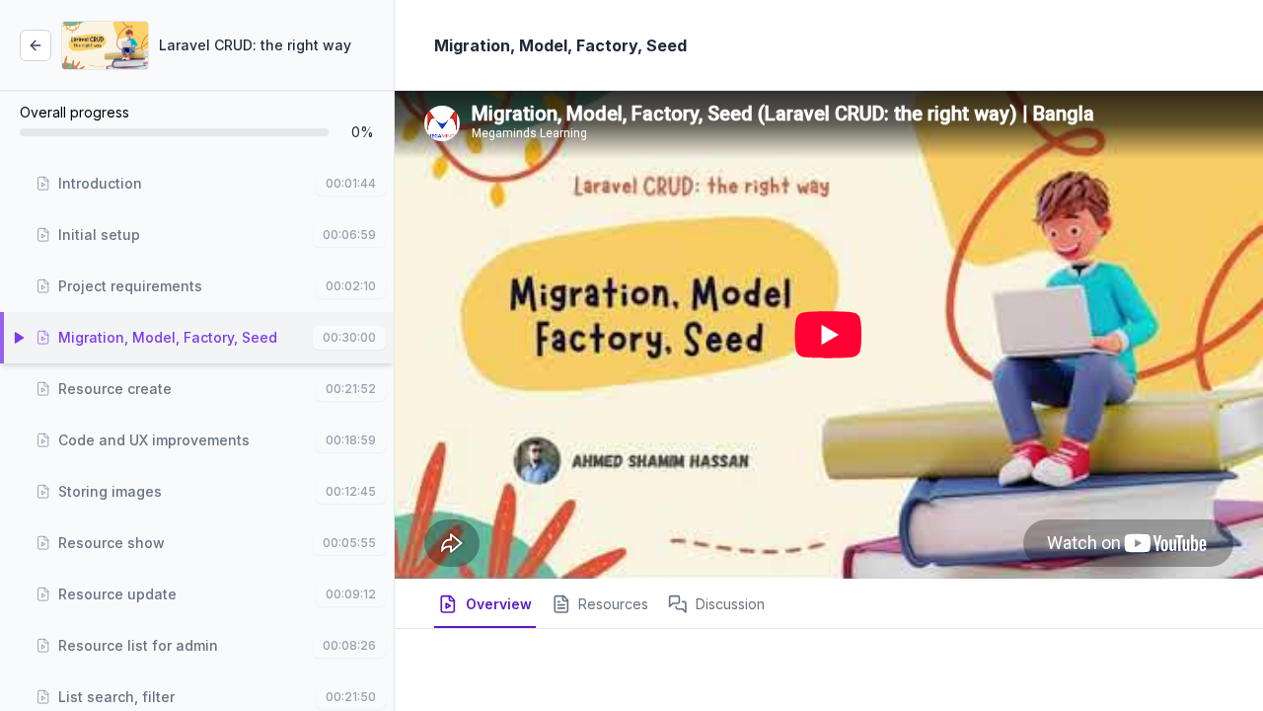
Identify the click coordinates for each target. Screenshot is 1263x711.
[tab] (485, 611)
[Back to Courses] (35, 45)
